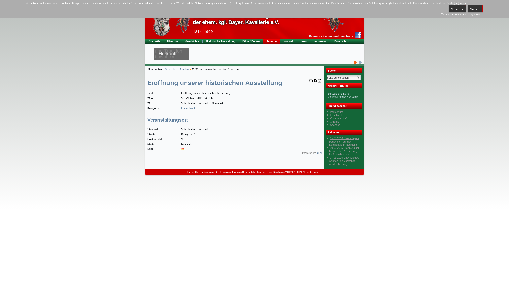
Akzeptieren (457, 9)
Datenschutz (342, 41)
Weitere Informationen (453, 14)
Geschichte (192, 41)
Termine (272, 41)
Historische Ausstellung (220, 41)
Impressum (320, 41)
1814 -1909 (203, 32)
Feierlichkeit (188, 108)
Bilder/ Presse (251, 41)
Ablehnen (475, 9)
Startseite (154, 41)
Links (303, 41)
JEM (319, 152)
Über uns (172, 41)
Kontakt (288, 41)
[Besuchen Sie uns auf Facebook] (358, 35)
